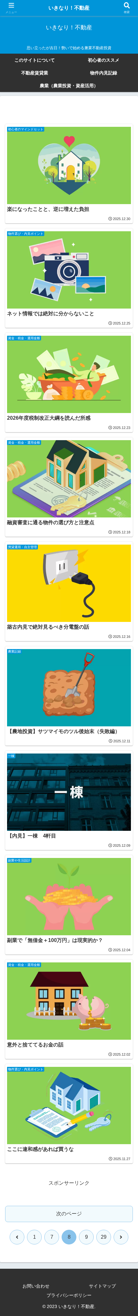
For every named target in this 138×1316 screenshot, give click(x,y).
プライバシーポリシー (69, 1295)
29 (104, 1237)
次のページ (69, 1213)
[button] (124, 969)
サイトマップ (102, 1286)
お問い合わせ (35, 1286)
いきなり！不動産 (69, 8)
